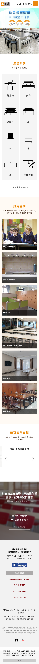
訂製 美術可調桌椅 (19, 449)
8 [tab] (30, 52)
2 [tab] (11, 52)
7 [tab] (27, 52)
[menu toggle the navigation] (35, 3)
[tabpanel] (19, 31)
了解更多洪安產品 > (19, 187)
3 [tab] (14, 52)
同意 (19, 660)
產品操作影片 (10, 619)
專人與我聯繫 (19, 527)
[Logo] (5, 4)
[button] (16, 4)
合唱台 (23, 610)
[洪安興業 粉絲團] (16, 640)
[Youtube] (23, 640)
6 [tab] (24, 52)
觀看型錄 (31, 616)
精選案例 (15, 616)
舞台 (18, 610)
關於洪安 (7, 616)
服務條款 (30, 619)
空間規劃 (21, 613)
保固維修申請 (21, 619)
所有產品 (6, 610)
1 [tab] (8, 52)
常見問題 (23, 616)
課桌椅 (12, 610)
